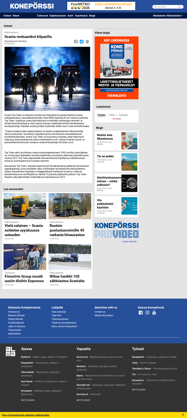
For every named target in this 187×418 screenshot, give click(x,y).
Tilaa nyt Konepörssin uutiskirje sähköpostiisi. (25, 415)
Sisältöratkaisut (16, 322)
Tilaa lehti (56, 315)
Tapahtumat (81, 15)
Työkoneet (42, 15)
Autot (70, 15)
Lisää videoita (130, 241)
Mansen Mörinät (16, 315)
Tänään (101, 114)
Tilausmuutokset (59, 319)
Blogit (92, 15)
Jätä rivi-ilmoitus (16, 326)
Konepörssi (14, 311)
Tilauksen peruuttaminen (63, 322)
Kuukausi (123, 115)
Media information (104, 315)
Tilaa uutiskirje (58, 311)
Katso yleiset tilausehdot (64, 326)
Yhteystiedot (14, 330)
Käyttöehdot (14, 333)
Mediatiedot (159, 15)
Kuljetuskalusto (58, 15)
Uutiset (7, 15)
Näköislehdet (174, 15)
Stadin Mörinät (15, 319)
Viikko (112, 115)
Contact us (100, 311)
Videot (16, 15)
